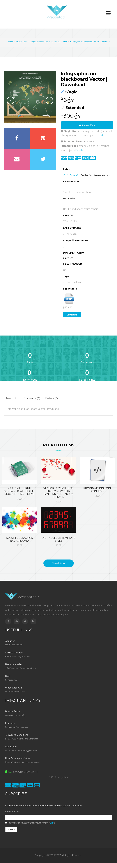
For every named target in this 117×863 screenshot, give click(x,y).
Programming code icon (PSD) (97, 490)
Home (10, 42)
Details (100, 135)
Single (71, 92)
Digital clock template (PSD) (58, 539)
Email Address (12, 811)
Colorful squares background (19, 539)
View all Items (58, 563)
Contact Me (72, 314)
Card (68, 282)
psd (75, 282)
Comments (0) (32, 398)
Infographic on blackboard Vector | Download (90, 42)
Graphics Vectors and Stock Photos (45, 42)
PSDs (65, 42)
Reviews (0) (51, 398)
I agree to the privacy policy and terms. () (31, 822)
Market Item (21, 42)
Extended (74, 108)
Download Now (88, 125)
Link (52, 822)
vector (81, 282)
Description (12, 398)
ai (64, 282)
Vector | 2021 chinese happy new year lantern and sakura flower (58, 492)
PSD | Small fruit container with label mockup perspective (19, 491)
